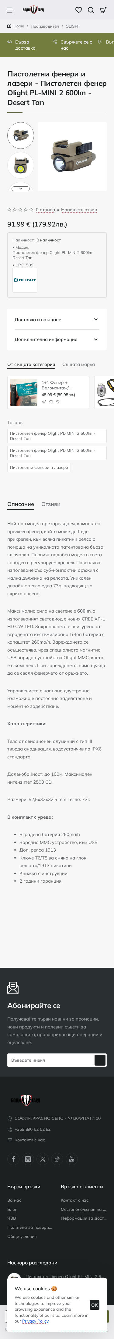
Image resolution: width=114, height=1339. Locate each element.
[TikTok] (57, 1159)
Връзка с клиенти (82, 1186)
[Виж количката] (103, 9)
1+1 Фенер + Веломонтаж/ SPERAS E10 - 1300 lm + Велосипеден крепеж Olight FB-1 (61, 385)
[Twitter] (42, 1159)
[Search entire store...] (91, 9)
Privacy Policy (35, 1321)
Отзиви (50, 504)
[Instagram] (28, 1159)
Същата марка (78, 364)
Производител (45, 26)
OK (94, 1305)
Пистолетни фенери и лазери (39, 467)
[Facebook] (13, 1159)
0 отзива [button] (45, 210)
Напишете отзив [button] (79, 210)
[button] (21, 124)
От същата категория (31, 364)
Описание (20, 504)
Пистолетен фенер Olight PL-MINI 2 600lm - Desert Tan (52, 436)
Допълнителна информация (46, 339)
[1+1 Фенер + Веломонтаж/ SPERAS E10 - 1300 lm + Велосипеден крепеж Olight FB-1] (23, 392)
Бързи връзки (23, 1186)
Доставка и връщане (38, 319)
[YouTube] (72, 1159)
